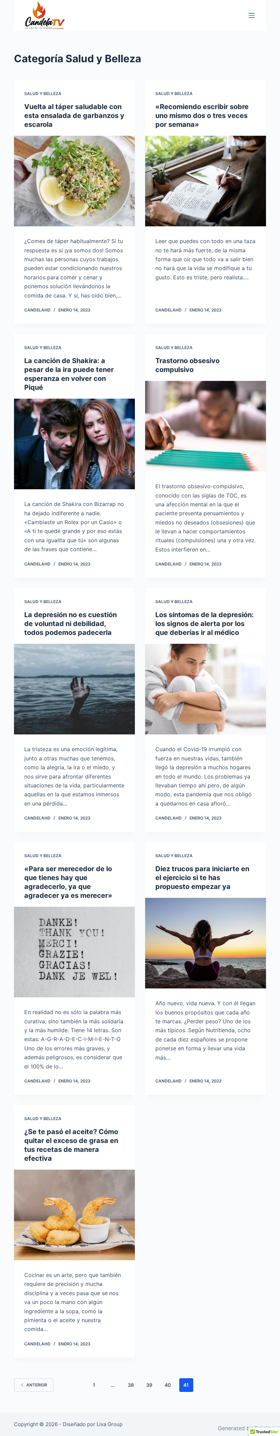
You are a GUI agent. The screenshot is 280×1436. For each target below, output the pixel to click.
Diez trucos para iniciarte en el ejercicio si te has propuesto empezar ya (202, 878)
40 (168, 1385)
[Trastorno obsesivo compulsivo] (205, 426)
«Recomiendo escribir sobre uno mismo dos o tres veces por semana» (202, 116)
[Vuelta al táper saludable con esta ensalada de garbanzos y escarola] (74, 181)
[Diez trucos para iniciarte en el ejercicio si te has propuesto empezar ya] (205, 943)
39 (149, 1385)
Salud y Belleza (42, 93)
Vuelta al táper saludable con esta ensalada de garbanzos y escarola (74, 116)
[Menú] (252, 15)
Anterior (36, 1384)
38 (131, 1385)
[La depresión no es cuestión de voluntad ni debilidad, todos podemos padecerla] (74, 689)
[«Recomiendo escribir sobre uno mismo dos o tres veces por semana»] (205, 181)
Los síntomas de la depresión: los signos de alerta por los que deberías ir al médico (204, 624)
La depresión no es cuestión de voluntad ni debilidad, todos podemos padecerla (70, 624)
